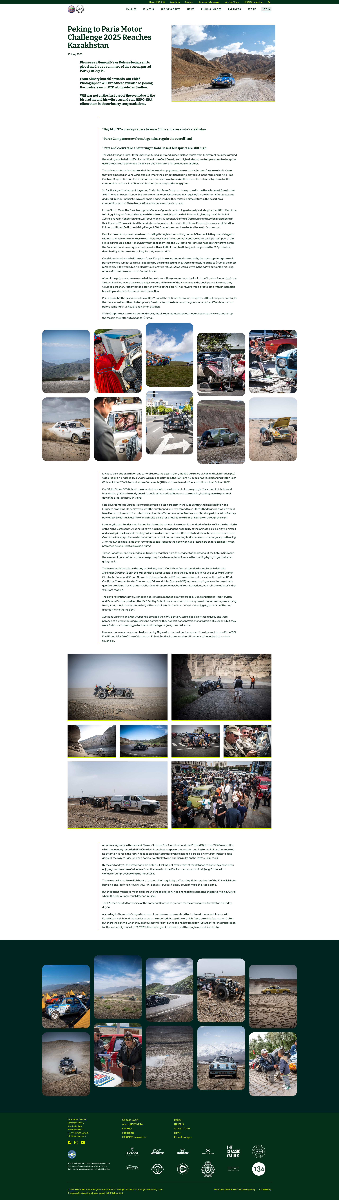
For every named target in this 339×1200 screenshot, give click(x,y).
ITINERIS (148, 9)
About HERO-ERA (157, 2)
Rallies (131, 9)
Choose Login (130, 1120)
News (191, 9)
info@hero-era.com (77, 1136)
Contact (189, 2)
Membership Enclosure (208, 2)
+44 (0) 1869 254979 (79, 1133)
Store (252, 9)
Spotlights (175, 2)
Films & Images (211, 9)
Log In (266, 9)
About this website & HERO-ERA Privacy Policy (234, 1189)
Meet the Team (232, 2)
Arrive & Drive (170, 9)
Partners (234, 9)
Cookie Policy (265, 1189)
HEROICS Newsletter (253, 2)
